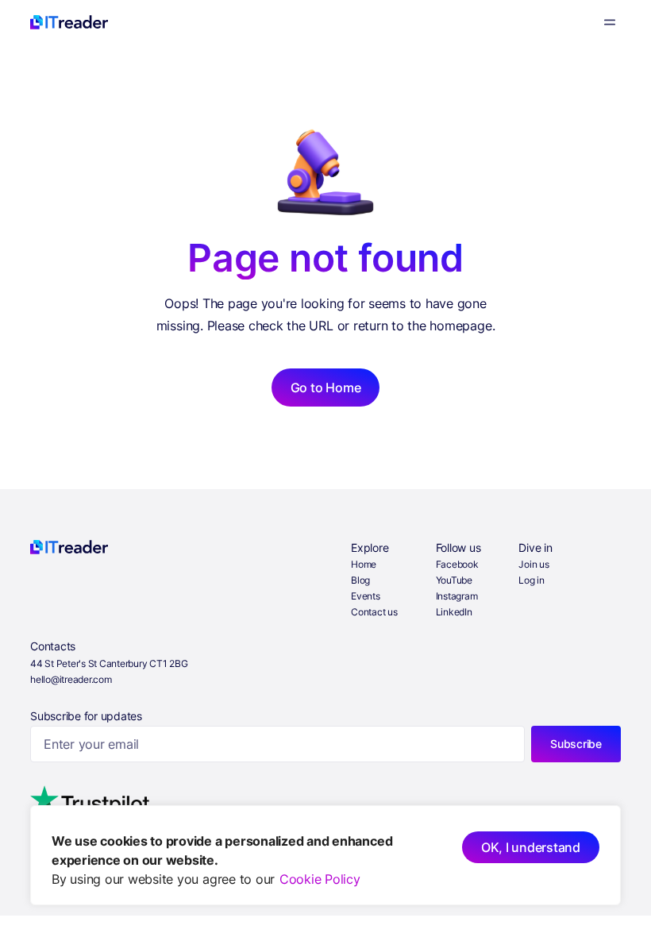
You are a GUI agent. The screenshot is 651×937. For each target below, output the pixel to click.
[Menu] (610, 22)
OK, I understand (530, 847)
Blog (360, 580)
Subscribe (576, 743)
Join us (533, 564)
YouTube (454, 580)
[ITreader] (69, 22)
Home (363, 564)
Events (365, 596)
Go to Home (326, 387)
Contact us (374, 612)
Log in (531, 580)
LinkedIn (454, 612)
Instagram (457, 596)
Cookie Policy (319, 879)
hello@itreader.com (71, 679)
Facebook (457, 564)
